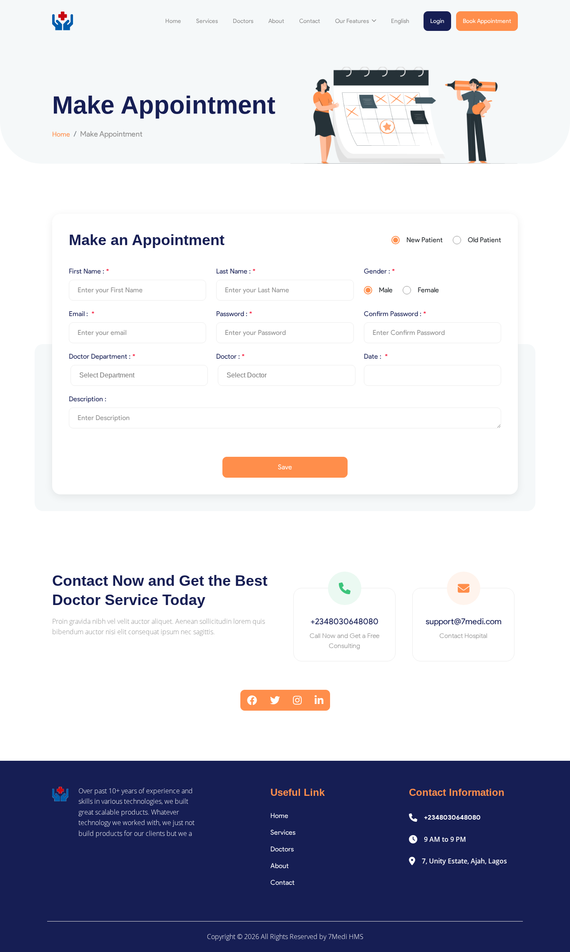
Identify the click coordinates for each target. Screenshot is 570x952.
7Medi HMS (345, 936)
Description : (87, 399)
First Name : (89, 271)
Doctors (243, 21)
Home (173, 21)
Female (428, 290)
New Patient (424, 240)
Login (437, 21)
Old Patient (484, 240)
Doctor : (230, 356)
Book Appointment (487, 21)
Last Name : (235, 271)
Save (285, 467)
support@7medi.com (464, 621)
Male (386, 290)
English (400, 21)
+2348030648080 (344, 621)
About (276, 21)
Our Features (352, 21)
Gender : (379, 271)
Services (207, 21)
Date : (376, 356)
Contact (309, 21)
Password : (234, 314)
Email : (81, 314)
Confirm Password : (395, 314)
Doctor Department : (102, 356)
